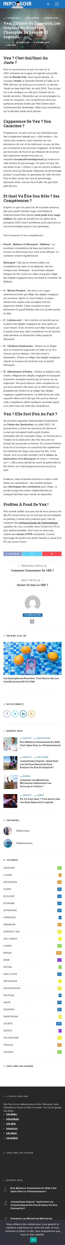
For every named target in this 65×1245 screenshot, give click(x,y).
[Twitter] (15, 713)
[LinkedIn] (23, 713)
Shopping (32, 1009)
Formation (32, 917)
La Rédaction (22, 42)
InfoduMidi (12, 1138)
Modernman (23, 830)
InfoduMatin (12, 1119)
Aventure (32, 868)
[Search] (48, 4)
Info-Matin (11, 1114)
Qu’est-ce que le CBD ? (32, 585)
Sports (32, 1031)
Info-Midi (11, 1123)
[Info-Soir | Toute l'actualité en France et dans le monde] (17, 4)
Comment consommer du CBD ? (32, 570)
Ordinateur (51, 18)
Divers (27, 776)
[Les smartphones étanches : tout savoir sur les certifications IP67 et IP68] (32, 658)
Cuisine (32, 875)
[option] (32, 662)
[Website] (32, 621)
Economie (32, 903)
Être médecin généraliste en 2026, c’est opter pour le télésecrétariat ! (40, 745)
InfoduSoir (12, 1128)
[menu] (57, 4)
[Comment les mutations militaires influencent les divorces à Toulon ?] (10, 781)
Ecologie (32, 896)
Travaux (32, 1045)
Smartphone (32, 1016)
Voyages (32, 1052)
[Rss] (31, 713)
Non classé (32, 974)
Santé (40, 795)
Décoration (32, 882)
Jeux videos (32, 18)
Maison (32, 953)
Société (27, 738)
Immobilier (32, 924)
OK (33, 1239)
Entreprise (44, 738)
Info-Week (11, 1133)
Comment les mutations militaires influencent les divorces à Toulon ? (35, 783)
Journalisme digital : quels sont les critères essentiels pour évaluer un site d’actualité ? (39, 764)
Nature (32, 967)
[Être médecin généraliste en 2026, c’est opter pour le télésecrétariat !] (10, 743)
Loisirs (32, 946)
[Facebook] (6, 713)
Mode (32, 960)
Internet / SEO (32, 931)
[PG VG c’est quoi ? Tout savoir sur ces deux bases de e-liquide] (10, 800)
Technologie (13, 18)
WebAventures (24, 843)
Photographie (32, 988)
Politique (43, 757)
